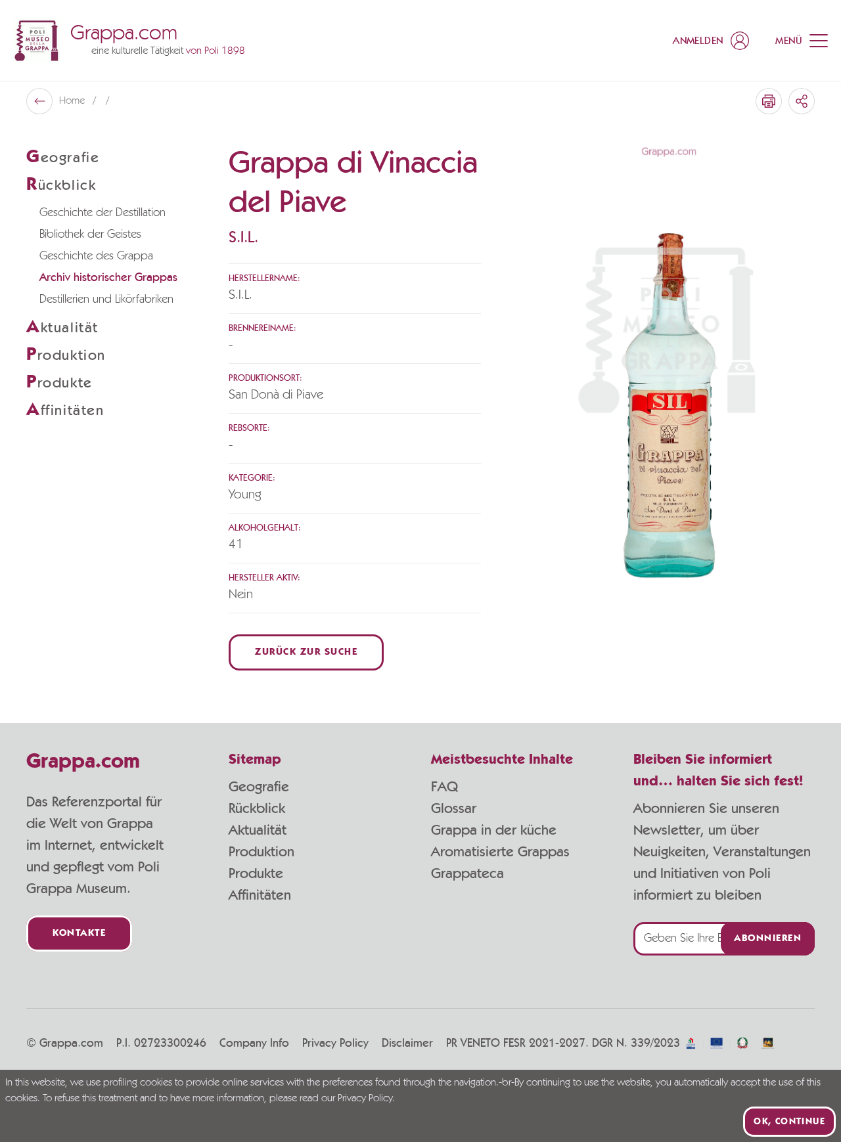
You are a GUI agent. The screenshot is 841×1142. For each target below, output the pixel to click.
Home (73, 101)
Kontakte (79, 933)
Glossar (453, 808)
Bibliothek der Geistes (90, 234)
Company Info (254, 1043)
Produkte (256, 873)
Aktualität (257, 830)
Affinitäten (260, 895)
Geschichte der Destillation (102, 213)
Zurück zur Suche (306, 652)
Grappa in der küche (494, 830)
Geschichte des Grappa (96, 256)
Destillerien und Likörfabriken (106, 299)
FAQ (444, 787)
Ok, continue (789, 1121)
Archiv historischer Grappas (108, 278)
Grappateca (467, 873)
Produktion (261, 852)
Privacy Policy (335, 1043)
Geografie (259, 787)
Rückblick (257, 808)
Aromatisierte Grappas (500, 852)
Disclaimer (407, 1043)
